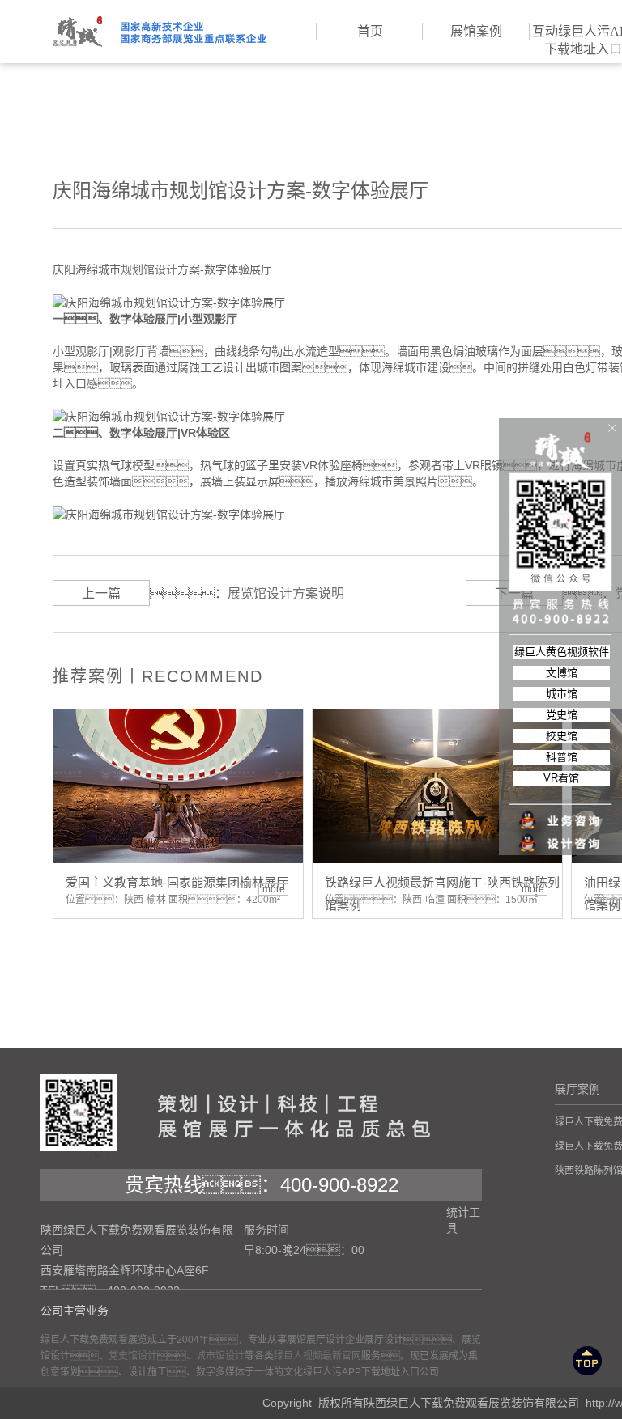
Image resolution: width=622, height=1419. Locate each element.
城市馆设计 (220, 1356)
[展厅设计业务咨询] (561, 788)
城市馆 (561, 694)
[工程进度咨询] (561, 833)
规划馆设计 (149, 269)
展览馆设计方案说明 (286, 593)
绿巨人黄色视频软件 (561, 652)
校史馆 (561, 736)
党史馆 (561, 715)
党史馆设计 (133, 1356)
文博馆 (561, 673)
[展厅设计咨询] (561, 810)
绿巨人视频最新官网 (317, 1356)
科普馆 (561, 757)
